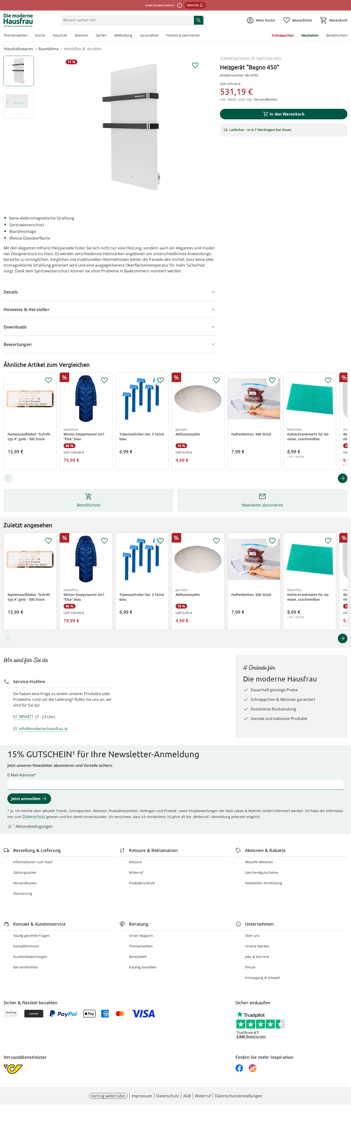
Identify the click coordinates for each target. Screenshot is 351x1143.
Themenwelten (15, 35)
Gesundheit (149, 35)
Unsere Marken (257, 946)
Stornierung (22, 893)
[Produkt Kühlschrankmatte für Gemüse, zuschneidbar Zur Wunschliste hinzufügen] (328, 380)
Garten (101, 35)
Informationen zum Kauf (32, 862)
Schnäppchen (283, 35)
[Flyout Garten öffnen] (109, 36)
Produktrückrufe (142, 883)
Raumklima (48, 48)
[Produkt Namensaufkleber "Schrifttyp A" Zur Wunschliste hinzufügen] (48, 380)
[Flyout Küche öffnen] (47, 36)
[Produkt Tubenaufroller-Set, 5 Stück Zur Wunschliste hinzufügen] (160, 380)
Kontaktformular (26, 946)
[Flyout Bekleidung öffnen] (134, 36)
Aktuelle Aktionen (259, 862)
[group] (133, 127)
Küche (40, 35)
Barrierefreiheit (25, 967)
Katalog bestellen (143, 967)
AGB (187, 1096)
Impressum (142, 1096)
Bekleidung (123, 35)
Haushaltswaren (18, 48)
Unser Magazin (141, 935)
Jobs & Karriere (257, 956)
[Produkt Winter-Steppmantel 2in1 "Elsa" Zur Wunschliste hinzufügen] (104, 380)
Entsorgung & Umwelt (262, 977)
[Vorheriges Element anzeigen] (8, 478)
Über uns (252, 935)
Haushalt (60, 35)
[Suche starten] (198, 20)
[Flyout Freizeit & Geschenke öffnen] (201, 36)
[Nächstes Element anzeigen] (342, 478)
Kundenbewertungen (30, 956)
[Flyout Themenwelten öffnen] (29, 36)
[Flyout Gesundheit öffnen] (160, 36)
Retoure (135, 862)
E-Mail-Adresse (20, 775)
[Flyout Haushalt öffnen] (69, 36)
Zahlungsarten (25, 872)
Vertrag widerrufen (108, 1096)
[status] (126, 20)
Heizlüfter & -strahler (83, 48)
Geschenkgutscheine (261, 872)
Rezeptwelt (138, 956)
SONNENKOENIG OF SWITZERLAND (250, 58)
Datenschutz (33, 816)
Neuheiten (310, 35)
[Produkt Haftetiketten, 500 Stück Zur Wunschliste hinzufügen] (272, 380)
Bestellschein (336, 35)
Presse (250, 967)
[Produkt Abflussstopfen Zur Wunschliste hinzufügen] (216, 380)
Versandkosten (25, 883)
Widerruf (136, 872)
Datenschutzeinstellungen (238, 1096)
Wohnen (81, 35)
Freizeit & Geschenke (183, 35)
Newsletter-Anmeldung (263, 883)
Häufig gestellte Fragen (31, 935)
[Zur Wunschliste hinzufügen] (195, 65)
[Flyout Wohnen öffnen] (90, 36)
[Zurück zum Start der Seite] (345, 1108)
